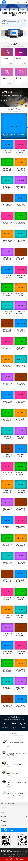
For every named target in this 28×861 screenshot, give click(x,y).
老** (7, 791)
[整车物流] (21, 68)
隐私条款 (18, 854)
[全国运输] (7, 68)
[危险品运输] (7, 48)
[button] (10, 105)
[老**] (4, 792)
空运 (11, 854)
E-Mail (17, 859)
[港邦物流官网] (4, 2)
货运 (7, 854)
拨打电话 (6, 859)
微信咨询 (11, 860)
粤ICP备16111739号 (15, 856)
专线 (9, 854)
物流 (3, 141)
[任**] (4, 752)
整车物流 (18, 78)
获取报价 (22, 859)
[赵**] (4, 741)
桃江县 (14, 9)
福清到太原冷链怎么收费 (12, 773)
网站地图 (23, 854)
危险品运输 (5, 58)
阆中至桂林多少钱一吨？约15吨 (14, 764)
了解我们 (5, 100)
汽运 (4, 854)
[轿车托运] (21, 48)
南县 (5, 9)
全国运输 (5, 78)
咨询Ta (10, 63)
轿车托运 (18, 58)
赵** (7, 740)
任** (7, 751)
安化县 (22, 9)
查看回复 (8, 746)
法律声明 (14, 854)
